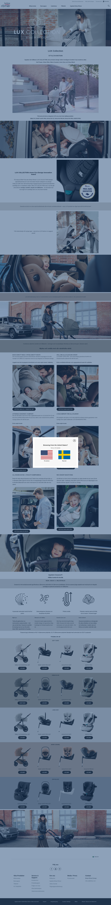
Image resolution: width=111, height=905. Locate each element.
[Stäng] (74, 440)
